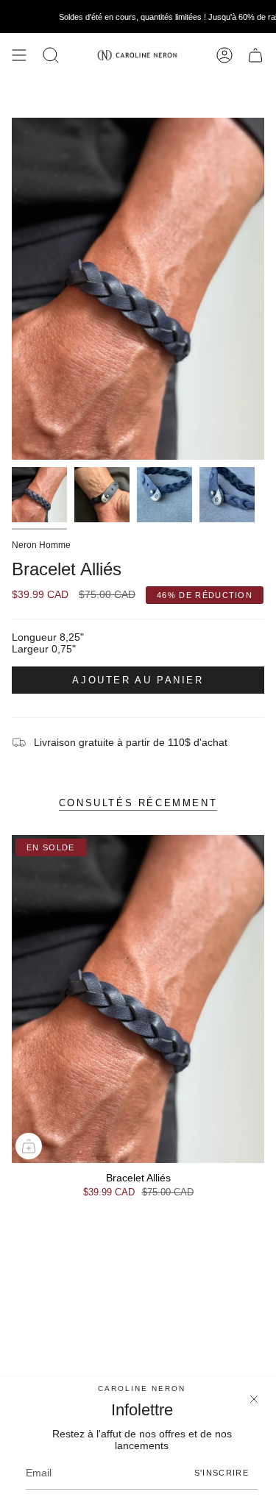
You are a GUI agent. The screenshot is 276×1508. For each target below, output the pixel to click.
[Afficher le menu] (19, 55)
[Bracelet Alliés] (138, 999)
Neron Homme (41, 545)
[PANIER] (255, 55)
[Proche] (254, 1399)
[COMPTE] (224, 55)
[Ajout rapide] (28, 1146)
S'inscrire (221, 1472)
